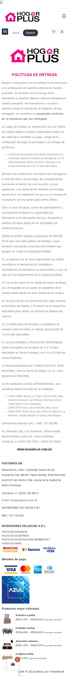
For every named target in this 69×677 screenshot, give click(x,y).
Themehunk (57, 671)
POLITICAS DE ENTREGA (15, 535)
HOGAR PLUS (23, 671)
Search (30, 33)
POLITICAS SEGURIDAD (15, 532)
